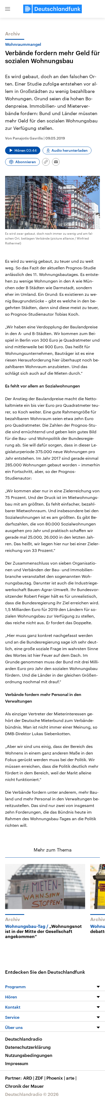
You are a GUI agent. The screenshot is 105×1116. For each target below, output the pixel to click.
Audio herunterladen (69, 150)
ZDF (40, 1077)
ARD (28, 1077)
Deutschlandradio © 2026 (32, 1094)
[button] (7, 8)
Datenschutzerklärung (28, 1047)
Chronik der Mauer (24, 1086)
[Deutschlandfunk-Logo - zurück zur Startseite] (52, 9)
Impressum (16, 1063)
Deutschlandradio (23, 1038)
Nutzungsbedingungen (28, 1055)
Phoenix (55, 1077)
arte (71, 1077)
